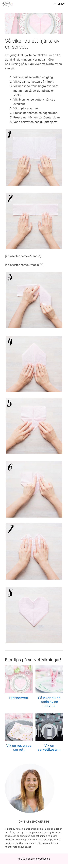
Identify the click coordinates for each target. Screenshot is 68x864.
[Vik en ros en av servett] (19, 738)
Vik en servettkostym (49, 747)
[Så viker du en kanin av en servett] (49, 690)
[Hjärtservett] (19, 690)
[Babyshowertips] (7, 4)
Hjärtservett (18, 698)
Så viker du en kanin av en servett (49, 702)
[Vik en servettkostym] (49, 738)
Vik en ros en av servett (18, 747)
